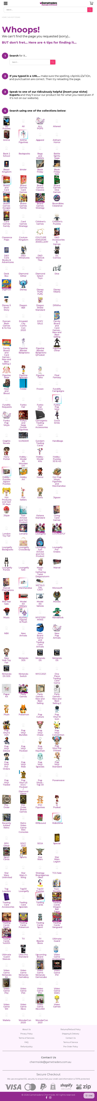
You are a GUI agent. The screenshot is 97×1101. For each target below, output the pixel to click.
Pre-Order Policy (70, 1046)
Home (4, 17)
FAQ (26, 1042)
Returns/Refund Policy (70, 1029)
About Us (26, 1029)
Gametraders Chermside (42, 1095)
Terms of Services (26, 1038)
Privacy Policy (26, 1034)
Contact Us (71, 1038)
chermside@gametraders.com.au (50, 1062)
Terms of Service (70, 1042)
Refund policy (26, 1046)
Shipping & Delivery (70, 1034)
